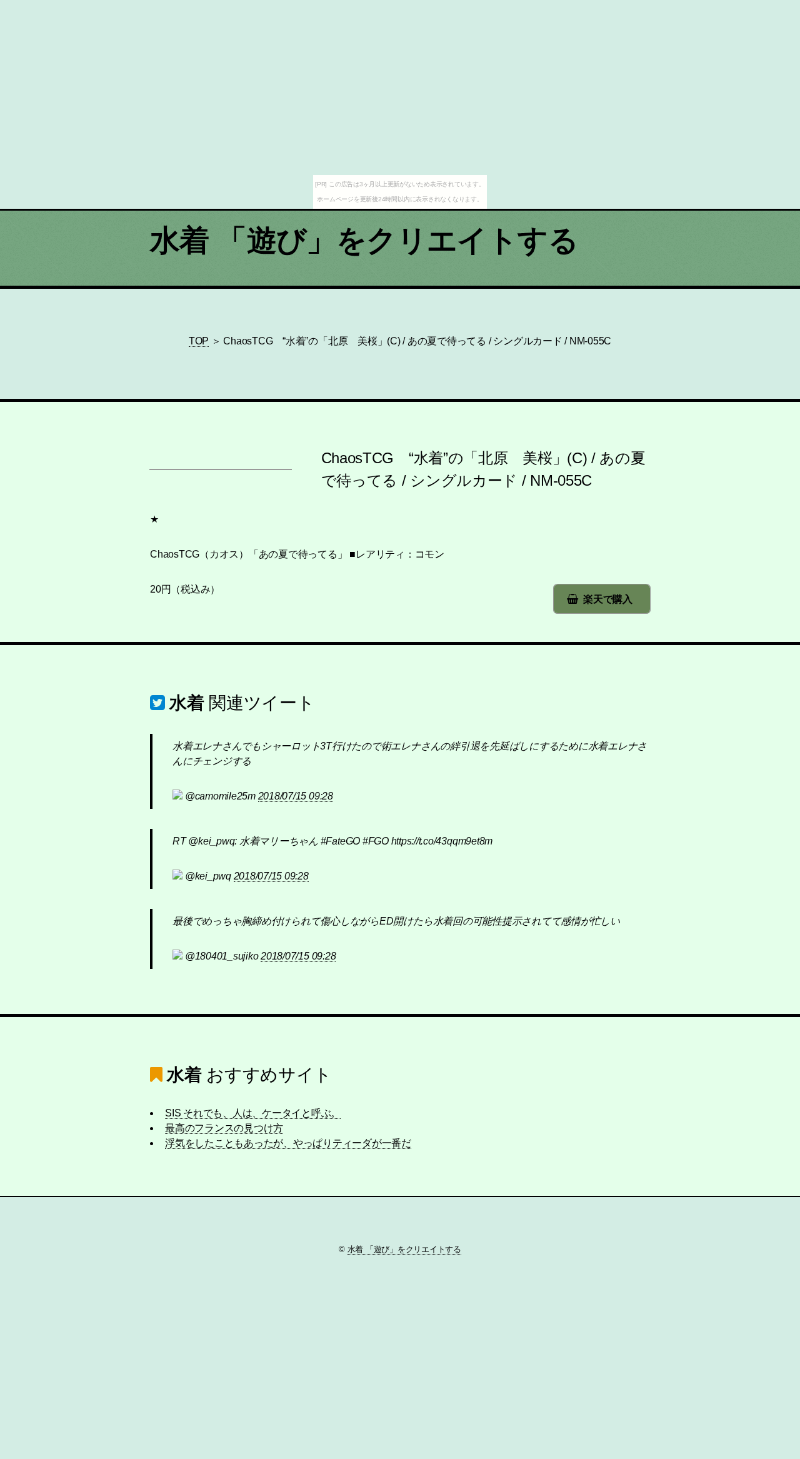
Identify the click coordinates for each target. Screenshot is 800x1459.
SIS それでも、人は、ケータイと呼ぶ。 (253, 1113)
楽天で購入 (607, 599)
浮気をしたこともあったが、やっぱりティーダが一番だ (288, 1143)
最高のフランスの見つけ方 (224, 1128)
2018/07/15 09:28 (295, 796)
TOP (199, 341)
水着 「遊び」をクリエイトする (364, 240)
